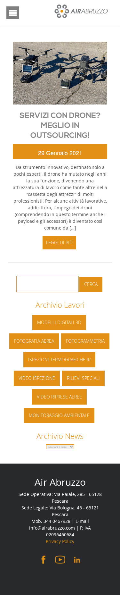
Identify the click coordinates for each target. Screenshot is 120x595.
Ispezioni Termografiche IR (59, 359)
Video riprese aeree (59, 397)
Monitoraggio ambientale (59, 415)
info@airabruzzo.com (52, 528)
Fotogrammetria (85, 341)
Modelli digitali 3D (59, 322)
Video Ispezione (37, 378)
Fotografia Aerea (34, 341)
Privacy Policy (60, 541)
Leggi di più (59, 242)
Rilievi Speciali (83, 378)
